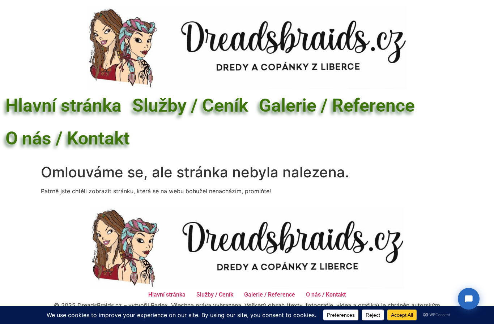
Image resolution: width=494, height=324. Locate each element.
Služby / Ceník (190, 105)
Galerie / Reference (337, 105)
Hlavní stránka (63, 105)
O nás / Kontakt (67, 138)
